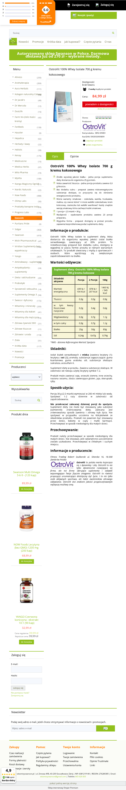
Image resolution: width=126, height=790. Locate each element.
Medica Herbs (22, 166)
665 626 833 (80, 776)
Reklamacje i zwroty (19, 768)
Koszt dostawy (16, 764)
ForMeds (19, 126)
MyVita (18, 178)
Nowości (19, 351)
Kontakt (94, 753)
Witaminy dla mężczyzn (27, 317)
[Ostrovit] (94, 127)
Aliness (18, 77)
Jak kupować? (43, 757)
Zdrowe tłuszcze (23, 328)
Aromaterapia (22, 82)
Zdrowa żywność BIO (25, 323)
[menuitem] (24, 42)
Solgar (18, 229)
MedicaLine (21, 161)
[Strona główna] (13, 41)
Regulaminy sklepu (46, 765)
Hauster (19, 132)
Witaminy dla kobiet (25, 311)
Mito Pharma (21, 172)
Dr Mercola (20, 105)
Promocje (19, 357)
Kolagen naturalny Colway (28, 94)
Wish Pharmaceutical (25, 240)
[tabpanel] (81, 325)
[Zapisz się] (105, 728)
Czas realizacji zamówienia (16, 755)
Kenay (18, 155)
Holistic (18, 149)
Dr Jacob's (20, 99)
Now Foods (20, 195)
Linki (92, 765)
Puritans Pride (22, 223)
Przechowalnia (70, 761)
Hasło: (14, 675)
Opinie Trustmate (99, 761)
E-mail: (14, 664)
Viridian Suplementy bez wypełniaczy (27, 248)
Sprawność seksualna (26, 288)
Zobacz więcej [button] (18, 21)
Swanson (19, 234)
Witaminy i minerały (25, 305)
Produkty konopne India (27, 206)
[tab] (55, 156)
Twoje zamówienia (73, 757)
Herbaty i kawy (22, 143)
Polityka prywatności (47, 761)
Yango (18, 256)
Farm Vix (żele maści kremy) (25, 119)
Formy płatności (17, 760)
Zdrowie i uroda (23, 334)
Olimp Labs (20, 200)
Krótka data (21, 345)
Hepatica (19, 138)
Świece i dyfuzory (24, 300)
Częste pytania (43, 753)
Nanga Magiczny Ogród (27, 183)
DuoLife (19, 111)
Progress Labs (22, 212)
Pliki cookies (96, 757)
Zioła (17, 340)
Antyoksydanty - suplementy (23, 269)
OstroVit (19, 218)
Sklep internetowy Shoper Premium (63, 787)
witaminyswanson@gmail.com (53, 776)
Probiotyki (20, 283)
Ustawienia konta (72, 765)
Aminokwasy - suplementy (28, 261)
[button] (92, 140)
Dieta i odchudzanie (25, 277)
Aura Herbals (21, 88)
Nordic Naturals (23, 189)
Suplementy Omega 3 (26, 294)
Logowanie (69, 753)
